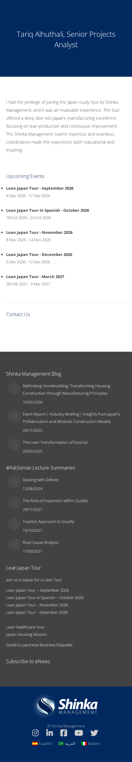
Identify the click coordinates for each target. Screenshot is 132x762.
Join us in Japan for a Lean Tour (34, 579)
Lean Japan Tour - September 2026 (39, 188)
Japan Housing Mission (26, 634)
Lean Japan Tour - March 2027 (35, 276)
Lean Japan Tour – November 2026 (37, 605)
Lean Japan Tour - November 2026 (39, 232)
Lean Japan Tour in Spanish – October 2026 (44, 597)
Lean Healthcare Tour (25, 627)
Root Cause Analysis (41, 542)
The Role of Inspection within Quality (55, 500)
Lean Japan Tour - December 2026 (39, 254)
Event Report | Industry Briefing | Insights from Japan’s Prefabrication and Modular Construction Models (71, 417)
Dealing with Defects (41, 479)
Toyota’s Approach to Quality (48, 521)
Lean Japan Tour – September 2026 (37, 590)
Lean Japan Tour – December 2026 (37, 612)
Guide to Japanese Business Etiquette (39, 645)
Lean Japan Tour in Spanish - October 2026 (47, 210)
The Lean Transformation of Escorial (55, 442)
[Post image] (14, 388)
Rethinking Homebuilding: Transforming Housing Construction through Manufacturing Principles (66, 389)
